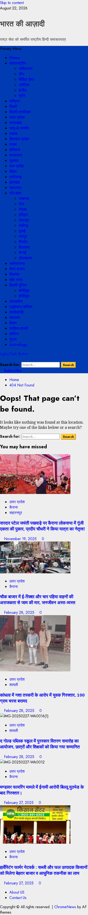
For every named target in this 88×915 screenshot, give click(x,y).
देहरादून (24, 220)
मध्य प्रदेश (16, 166)
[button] (11, 48)
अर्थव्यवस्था (17, 263)
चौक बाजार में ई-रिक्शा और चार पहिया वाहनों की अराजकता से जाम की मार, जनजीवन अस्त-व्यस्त (37, 599)
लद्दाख (13, 133)
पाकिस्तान (25, 68)
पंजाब (13, 144)
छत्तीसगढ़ (15, 177)
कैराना (13, 507)
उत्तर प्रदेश (17, 117)
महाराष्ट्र (15, 187)
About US (16, 892)
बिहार (13, 171)
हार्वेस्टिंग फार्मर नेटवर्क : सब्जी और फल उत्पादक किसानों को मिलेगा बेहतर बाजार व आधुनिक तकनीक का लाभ (43, 870)
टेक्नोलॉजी (16, 312)
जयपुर (23, 236)
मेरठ (21, 204)
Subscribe (12, 370)
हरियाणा (14, 149)
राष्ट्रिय (14, 101)
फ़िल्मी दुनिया (18, 285)
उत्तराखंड (15, 122)
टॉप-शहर (15, 193)
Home (14, 57)
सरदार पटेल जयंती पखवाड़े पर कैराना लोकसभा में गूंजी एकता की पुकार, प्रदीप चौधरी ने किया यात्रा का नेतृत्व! (42, 526)
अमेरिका (24, 85)
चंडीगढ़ (23, 225)
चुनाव (13, 339)
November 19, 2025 (21, 539)
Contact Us (18, 897)
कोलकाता (25, 258)
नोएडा (23, 209)
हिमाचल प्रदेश (19, 139)
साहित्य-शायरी (18, 328)
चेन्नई (22, 252)
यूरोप (22, 95)
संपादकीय (16, 301)
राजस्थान (15, 155)
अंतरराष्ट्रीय (17, 63)
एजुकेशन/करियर (20, 306)
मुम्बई (22, 231)
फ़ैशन (13, 323)
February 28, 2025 (19, 612)
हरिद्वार (23, 214)
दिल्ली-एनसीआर (20, 112)
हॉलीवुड (24, 296)
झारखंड (14, 182)
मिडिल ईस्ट (26, 79)
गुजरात (14, 160)
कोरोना (14, 334)
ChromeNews (65, 907)
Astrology (18, 344)
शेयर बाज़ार (17, 269)
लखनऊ (24, 198)
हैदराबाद (24, 247)
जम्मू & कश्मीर (19, 128)
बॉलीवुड (24, 290)
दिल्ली (13, 106)
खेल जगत (16, 279)
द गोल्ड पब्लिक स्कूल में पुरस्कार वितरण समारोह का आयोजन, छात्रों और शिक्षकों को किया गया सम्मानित (40, 744)
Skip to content (12, 2)
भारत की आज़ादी (22, 23)
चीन (21, 74)
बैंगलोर (23, 242)
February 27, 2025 (19, 802)
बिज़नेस (14, 274)
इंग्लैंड (23, 90)
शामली (13, 684)
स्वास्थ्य (14, 317)
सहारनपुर (15, 512)
